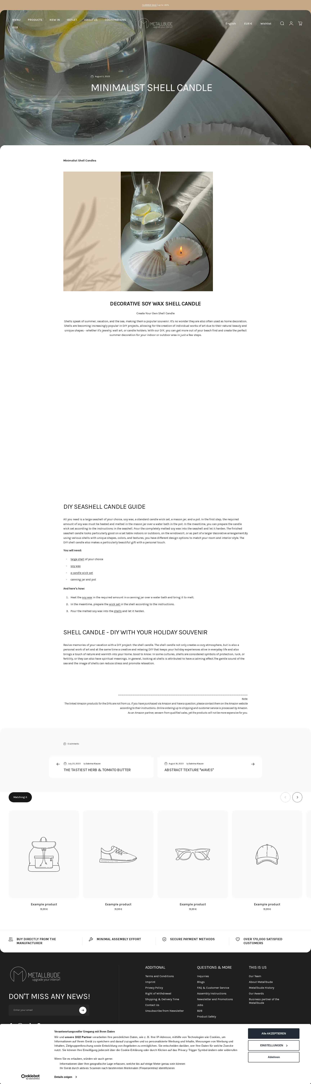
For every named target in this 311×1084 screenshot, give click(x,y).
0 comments (73, 743)
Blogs (201, 982)
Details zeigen (63, 1076)
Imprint (150, 982)
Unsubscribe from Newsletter (164, 1010)
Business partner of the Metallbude (264, 1001)
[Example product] (44, 854)
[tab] (20, 797)
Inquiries (203, 976)
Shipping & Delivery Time (162, 999)
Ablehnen (274, 1057)
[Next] (297, 797)
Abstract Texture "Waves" (189, 770)
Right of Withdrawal (158, 993)
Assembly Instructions (211, 993)
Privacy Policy (154, 987)
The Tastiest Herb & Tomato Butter (97, 770)
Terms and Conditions (159, 976)
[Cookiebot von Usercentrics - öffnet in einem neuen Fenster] (30, 1077)
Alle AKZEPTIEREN (274, 1033)
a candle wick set (82, 573)
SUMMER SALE (149, 5)
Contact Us (152, 1005)
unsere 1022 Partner (78, 1037)
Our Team (255, 976)
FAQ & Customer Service (213, 987)
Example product (44, 904)
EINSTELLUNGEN (271, 1045)
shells (118, 611)
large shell (77, 559)
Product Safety (206, 1016)
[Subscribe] (82, 1010)
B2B (199, 1010)
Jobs (200, 1005)
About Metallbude (261, 982)
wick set (115, 604)
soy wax (76, 566)
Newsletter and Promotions (215, 999)
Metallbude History (261, 987)
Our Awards (256, 993)
